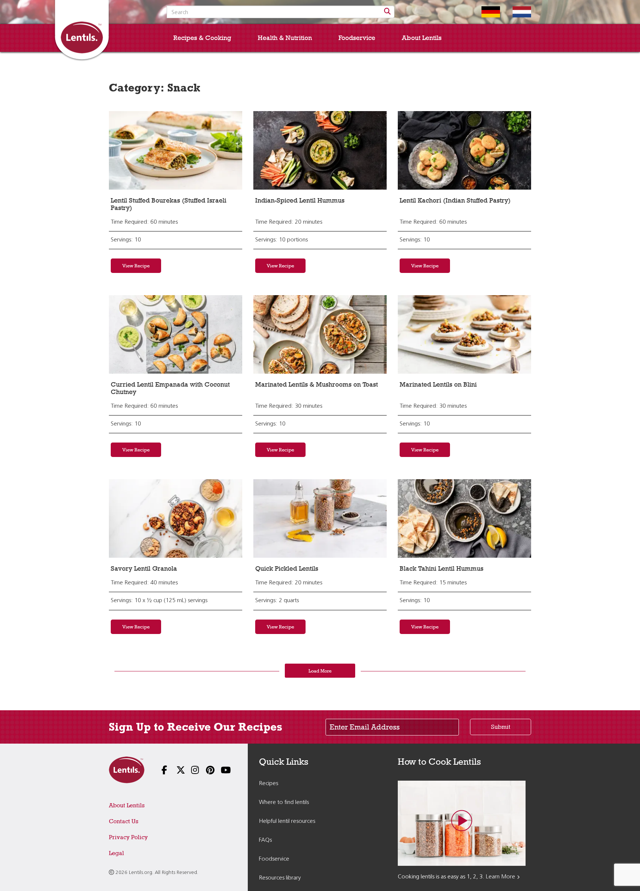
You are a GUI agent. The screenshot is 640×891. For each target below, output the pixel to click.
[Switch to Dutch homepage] (516, 11)
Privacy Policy (128, 837)
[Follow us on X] (175, 771)
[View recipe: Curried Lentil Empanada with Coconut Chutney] (175, 334)
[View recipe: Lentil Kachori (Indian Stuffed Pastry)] (464, 150)
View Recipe (136, 265)
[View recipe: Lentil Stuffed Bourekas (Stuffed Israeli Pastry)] (175, 150)
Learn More (500, 877)
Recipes (268, 784)
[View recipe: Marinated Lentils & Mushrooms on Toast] (320, 334)
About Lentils (421, 37)
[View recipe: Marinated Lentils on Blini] (464, 334)
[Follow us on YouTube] (220, 771)
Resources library (280, 878)
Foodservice (357, 37)
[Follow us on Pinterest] (205, 771)
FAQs (265, 840)
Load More (320, 671)
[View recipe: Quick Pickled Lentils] (320, 518)
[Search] (387, 12)
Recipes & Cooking (202, 37)
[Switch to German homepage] (485, 11)
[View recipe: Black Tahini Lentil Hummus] (464, 518)
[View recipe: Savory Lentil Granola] (175, 518)
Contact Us (123, 821)
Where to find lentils (284, 802)
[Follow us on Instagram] (190, 771)
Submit (500, 726)
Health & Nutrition (285, 37)
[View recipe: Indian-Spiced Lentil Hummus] (320, 150)
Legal (116, 853)
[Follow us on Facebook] (160, 771)
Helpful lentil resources (287, 821)
